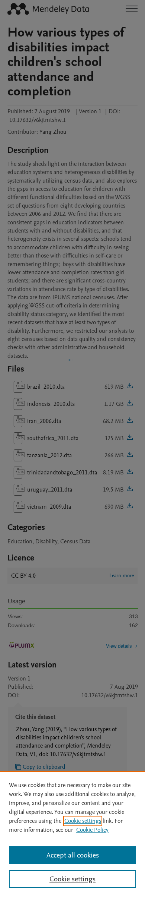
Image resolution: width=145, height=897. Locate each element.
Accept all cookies (72, 855)
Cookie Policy (92, 830)
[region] (72, 834)
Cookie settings (82, 821)
